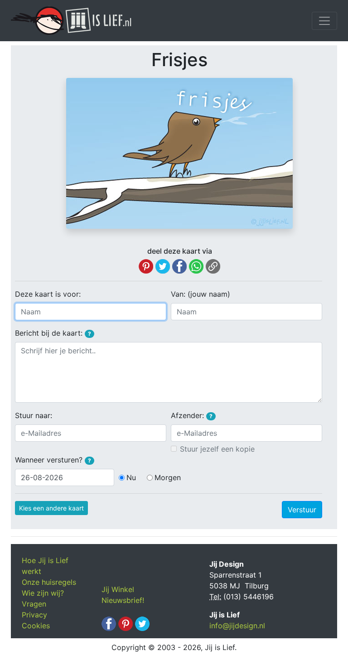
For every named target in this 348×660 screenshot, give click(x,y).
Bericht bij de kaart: (53, 332)
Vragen (34, 603)
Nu (131, 477)
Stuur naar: (33, 415)
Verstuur (302, 509)
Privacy (34, 614)
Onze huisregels (49, 582)
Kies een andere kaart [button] (51, 508)
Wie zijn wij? (43, 592)
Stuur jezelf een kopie (217, 448)
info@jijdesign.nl (237, 625)
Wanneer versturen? (53, 459)
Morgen (168, 477)
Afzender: (192, 415)
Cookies (36, 625)
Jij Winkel (118, 589)
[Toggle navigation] (324, 21)
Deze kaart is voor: (48, 294)
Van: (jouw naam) (200, 294)
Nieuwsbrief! (123, 600)
